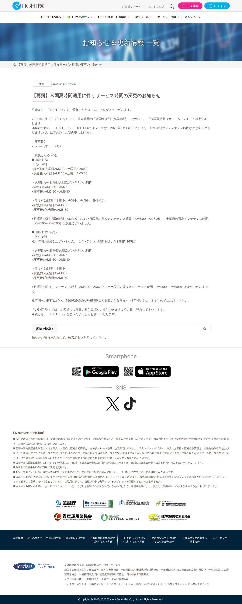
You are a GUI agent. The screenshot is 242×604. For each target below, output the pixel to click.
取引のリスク (34, 537)
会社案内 (18, 537)
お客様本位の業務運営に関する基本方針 (102, 539)
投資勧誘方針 (53, 537)
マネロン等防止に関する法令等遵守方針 (164, 539)
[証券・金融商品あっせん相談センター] (121, 517)
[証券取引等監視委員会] (169, 517)
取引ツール (142, 17)
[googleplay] (95, 371)
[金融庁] (66, 504)
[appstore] (147, 371)
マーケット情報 (166, 17)
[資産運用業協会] (73, 517)
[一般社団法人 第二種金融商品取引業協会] (171, 504)
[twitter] (112, 403)
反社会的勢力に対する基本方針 (194, 539)
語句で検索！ (45, 329)
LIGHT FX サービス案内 (112, 17)
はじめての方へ (78, 17)
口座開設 (193, 6)
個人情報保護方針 (75, 537)
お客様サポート (131, 6)
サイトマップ (156, 6)
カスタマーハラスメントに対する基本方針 (133, 539)
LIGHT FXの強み (51, 17)
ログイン (220, 6)
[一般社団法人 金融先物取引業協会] (134, 503)
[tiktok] (130, 403)
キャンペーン (193, 17)
